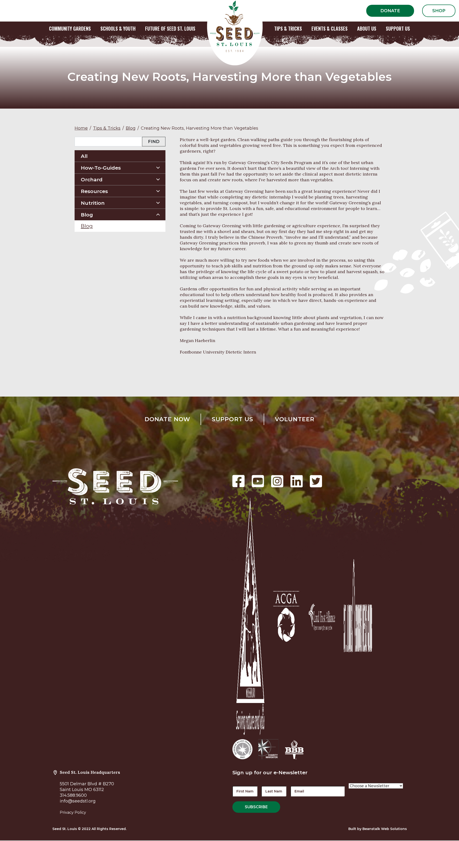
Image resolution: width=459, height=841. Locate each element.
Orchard (92, 180)
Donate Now (167, 419)
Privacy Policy (73, 812)
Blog (131, 128)
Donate (390, 10)
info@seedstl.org (78, 801)
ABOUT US (366, 28)
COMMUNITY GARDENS (70, 28)
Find (153, 141)
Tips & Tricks (106, 128)
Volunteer (295, 419)
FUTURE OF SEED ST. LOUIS (170, 28)
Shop (438, 10)
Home (81, 128)
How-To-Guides (101, 168)
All (84, 156)
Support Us (232, 419)
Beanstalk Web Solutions (384, 829)
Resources (94, 191)
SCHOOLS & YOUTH (118, 28)
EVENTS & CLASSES (329, 28)
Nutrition (93, 203)
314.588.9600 (73, 795)
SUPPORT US (398, 28)
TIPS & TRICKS (288, 28)
